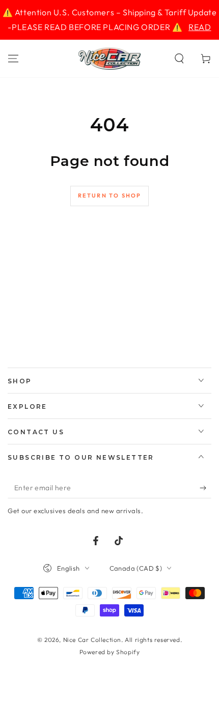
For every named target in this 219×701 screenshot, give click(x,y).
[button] (179, 58)
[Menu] (13, 58)
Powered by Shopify (109, 652)
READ (199, 27)
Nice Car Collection (92, 639)
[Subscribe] (205, 488)
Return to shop (110, 195)
